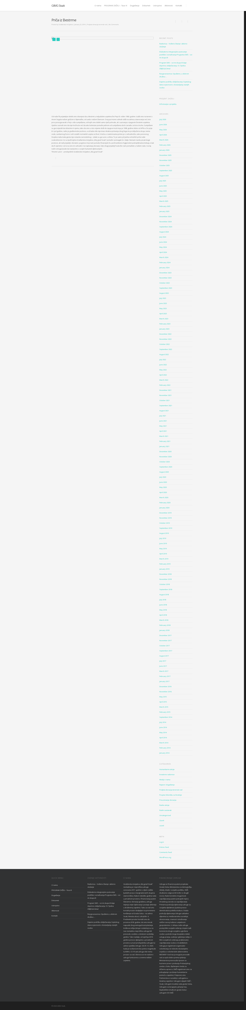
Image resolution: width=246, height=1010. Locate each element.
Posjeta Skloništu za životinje (170, 795)
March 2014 (163, 743)
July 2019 (162, 538)
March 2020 (163, 497)
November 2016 (165, 691)
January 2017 (164, 681)
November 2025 (165, 160)
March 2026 (163, 140)
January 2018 (164, 630)
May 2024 (163, 247)
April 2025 (163, 196)
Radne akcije (164, 805)
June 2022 (163, 364)
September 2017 (165, 651)
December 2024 (165, 216)
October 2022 (164, 344)
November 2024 (165, 221)
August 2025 (164, 175)
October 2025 (164, 165)
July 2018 (162, 599)
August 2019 (164, 533)
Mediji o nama (164, 779)
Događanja (134, 5)
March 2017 (163, 671)
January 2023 (164, 329)
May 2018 (163, 610)
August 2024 (164, 232)
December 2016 (165, 686)
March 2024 (163, 257)
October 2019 (164, 523)
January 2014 (164, 753)
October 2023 (164, 283)
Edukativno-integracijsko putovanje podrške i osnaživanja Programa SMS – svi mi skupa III (175, 55)
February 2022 (164, 385)
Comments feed (165, 852)
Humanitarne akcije (167, 769)
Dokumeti (146, 5)
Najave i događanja (167, 785)
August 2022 (164, 354)
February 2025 (164, 206)
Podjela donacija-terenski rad (97, 24)
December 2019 (165, 513)
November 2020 (165, 456)
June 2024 (163, 242)
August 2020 (164, 472)
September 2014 (165, 717)
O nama (98, 5)
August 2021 (164, 410)
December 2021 (165, 390)
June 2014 (163, 727)
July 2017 (162, 661)
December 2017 (165, 635)
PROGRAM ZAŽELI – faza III (115, 5)
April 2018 (163, 615)
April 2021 (163, 431)
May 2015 (163, 697)
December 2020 (165, 451)
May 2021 (163, 426)
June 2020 (163, 482)
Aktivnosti (169, 5)
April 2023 (163, 313)
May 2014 (163, 732)
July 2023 (162, 298)
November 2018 (165, 579)
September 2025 (165, 170)
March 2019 (163, 559)
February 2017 (164, 676)
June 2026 (163, 124)
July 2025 (162, 181)
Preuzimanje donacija (167, 800)
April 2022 (163, 375)
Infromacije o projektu (167, 104)
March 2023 (163, 319)
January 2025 (164, 211)
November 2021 (165, 395)
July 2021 (162, 416)
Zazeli (161, 820)
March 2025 (163, 201)
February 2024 (164, 262)
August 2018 (164, 594)
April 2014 (163, 737)
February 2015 (164, 712)
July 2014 (162, 722)
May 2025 (163, 191)
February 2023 (164, 324)
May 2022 (163, 370)
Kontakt (179, 5)
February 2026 (164, 145)
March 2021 (163, 436)
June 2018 (163, 605)
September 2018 (165, 589)
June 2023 (163, 303)
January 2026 (164, 150)
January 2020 (164, 508)
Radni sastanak (165, 810)
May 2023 (163, 308)
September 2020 (165, 467)
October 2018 (164, 584)
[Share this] (179, 21)
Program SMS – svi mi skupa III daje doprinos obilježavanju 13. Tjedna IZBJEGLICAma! (173, 66)
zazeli (161, 825)
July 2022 (162, 359)
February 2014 (164, 748)
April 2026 (163, 135)
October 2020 (164, 462)
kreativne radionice (167, 774)
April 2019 (163, 554)
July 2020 (162, 477)
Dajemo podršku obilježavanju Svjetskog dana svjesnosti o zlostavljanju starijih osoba (175, 85)
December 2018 (165, 574)
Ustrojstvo (157, 5)
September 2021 (165, 405)
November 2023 (165, 278)
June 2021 (163, 421)
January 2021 (164, 446)
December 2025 (165, 155)
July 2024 (162, 237)
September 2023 (165, 288)
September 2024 (165, 227)
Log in (161, 842)
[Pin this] (190, 21)
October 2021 (164, 400)
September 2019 (165, 528)
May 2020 (163, 487)
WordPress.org (165, 857)
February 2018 (164, 625)
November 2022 (165, 339)
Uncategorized (165, 815)
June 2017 (163, 666)
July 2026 (162, 119)
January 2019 (164, 569)
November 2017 (165, 640)
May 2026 (163, 129)
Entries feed (164, 847)
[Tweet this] (185, 21)
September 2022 (165, 349)
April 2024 (163, 252)
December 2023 (165, 273)
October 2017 (164, 645)
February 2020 (164, 502)
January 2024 (164, 267)
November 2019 (165, 518)
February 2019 (164, 564)
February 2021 (164, 441)
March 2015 (163, 707)
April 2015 (163, 702)
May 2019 (163, 548)
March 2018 (163, 620)
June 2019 (163, 543)
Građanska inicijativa (66, 24)
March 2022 (163, 380)
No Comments (114, 24)
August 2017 (164, 656)
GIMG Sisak (58, 5)
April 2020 (163, 492)
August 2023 (164, 293)
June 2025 (163, 186)
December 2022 (165, 334)
